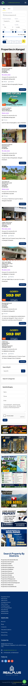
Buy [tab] (4, 8)
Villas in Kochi (4, 600)
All (4, 41)
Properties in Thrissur (7, 565)
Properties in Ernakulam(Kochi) (9, 559)
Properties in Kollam (6, 575)
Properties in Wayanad (7, 584)
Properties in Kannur (6, 571)
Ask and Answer (4, 613)
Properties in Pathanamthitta (9, 580)
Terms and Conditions (6, 629)
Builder (14, 41)
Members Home (4, 611)
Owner (8, 41)
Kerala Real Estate (18, 682)
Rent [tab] (9, 8)
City (3, 24)
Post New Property (5, 606)
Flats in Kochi (4, 598)
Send (5, 420)
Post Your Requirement (6, 607)
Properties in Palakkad (7, 569)
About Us (3, 621)
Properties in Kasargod (7, 573)
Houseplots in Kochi (5, 602)
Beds (4, 30)
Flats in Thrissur (4, 604)
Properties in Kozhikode (7, 577)
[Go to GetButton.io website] (24, 684)
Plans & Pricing (4, 609)
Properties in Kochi (5, 596)
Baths (16, 30)
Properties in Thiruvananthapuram (10, 582)
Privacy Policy (4, 632)
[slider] (3, 32)
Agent (19, 41)
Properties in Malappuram (8, 578)
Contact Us (3, 627)
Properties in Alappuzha (7, 567)
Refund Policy (4, 635)
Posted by (5, 39)
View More (22, 89)
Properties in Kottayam (7, 561)
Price (4, 34)
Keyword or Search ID (7, 12)
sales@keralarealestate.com (10, 650)
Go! (23, 370)
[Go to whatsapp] (24, 682)
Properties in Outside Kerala (8, 586)
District (16, 18)
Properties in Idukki (6, 563)
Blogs (2, 624)
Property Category (7, 18)
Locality (16, 24)
